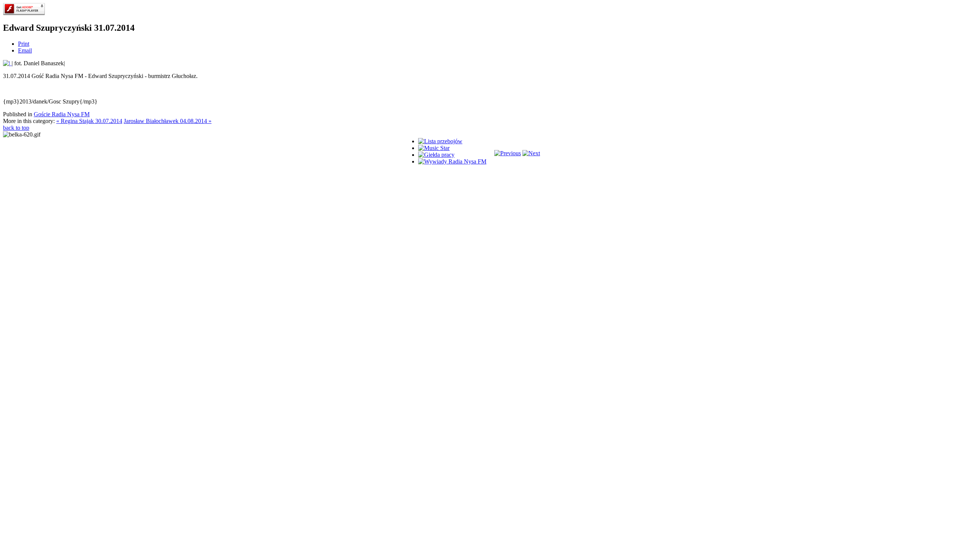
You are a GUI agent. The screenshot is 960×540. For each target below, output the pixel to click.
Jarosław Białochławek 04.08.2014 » (168, 121)
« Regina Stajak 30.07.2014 (89, 121)
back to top (16, 127)
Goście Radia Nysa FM (62, 114)
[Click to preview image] (7, 63)
